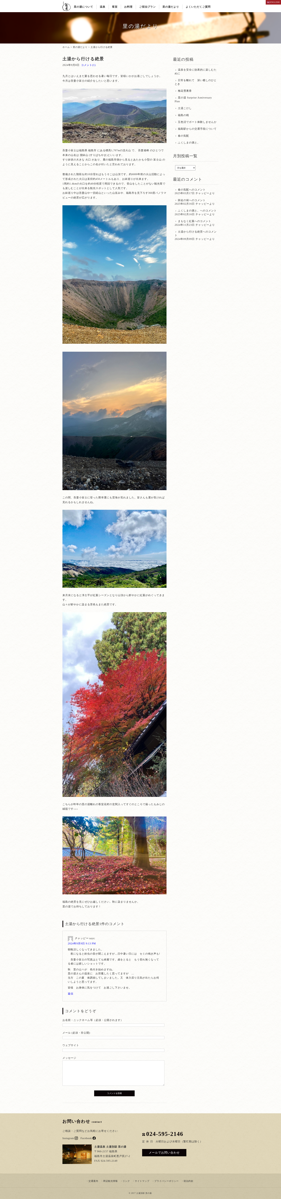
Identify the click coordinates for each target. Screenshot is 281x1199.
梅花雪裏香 (185, 90)
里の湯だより (170, 6)
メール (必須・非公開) (76, 1032)
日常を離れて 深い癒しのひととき (196, 82)
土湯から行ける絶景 (190, 231)
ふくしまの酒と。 (189, 142)
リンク (126, 1181)
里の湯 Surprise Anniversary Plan (193, 99)
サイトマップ (142, 1181)
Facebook (86, 1138)
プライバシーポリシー (166, 1181)
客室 (115, 6)
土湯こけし (185, 108)
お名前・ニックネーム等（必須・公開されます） (92, 1020)
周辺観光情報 (110, 1181)
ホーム (66, 47)
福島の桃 (183, 115)
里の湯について (83, 6)
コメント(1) (88, 65)
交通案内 (93, 1181)
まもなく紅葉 (186, 221)
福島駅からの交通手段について (197, 128)
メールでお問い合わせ (164, 1152)
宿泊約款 (188, 1181)
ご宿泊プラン (147, 6)
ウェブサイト (70, 1045)
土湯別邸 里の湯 (144, 1193)
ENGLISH (275, 2)
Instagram (68, 1138)
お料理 (128, 6)
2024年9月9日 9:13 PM (82, 943)
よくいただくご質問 (198, 6)
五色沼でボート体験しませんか (197, 122)
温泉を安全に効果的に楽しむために (196, 71)
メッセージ (69, 1058)
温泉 (102, 6)
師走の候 (183, 200)
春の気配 (183, 135)
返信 (70, 993)
